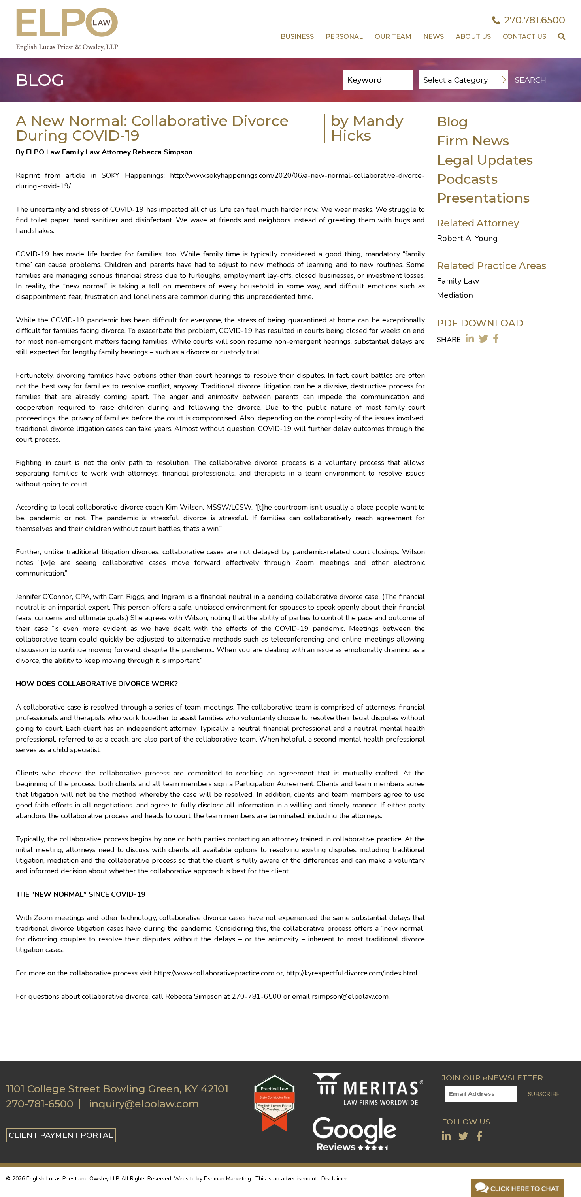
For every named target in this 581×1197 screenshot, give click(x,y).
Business (297, 36)
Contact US (524, 36)
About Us (473, 36)
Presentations (483, 198)
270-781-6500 (40, 1104)
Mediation (455, 295)
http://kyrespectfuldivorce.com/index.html (351, 973)
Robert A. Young (467, 238)
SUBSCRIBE (544, 1093)
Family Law (458, 280)
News (433, 36)
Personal (344, 36)
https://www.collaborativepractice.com (214, 973)
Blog (452, 121)
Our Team (393, 36)
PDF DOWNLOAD (480, 323)
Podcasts (467, 179)
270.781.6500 (534, 20)
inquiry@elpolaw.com (144, 1104)
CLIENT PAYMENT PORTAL (61, 1135)
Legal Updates (485, 160)
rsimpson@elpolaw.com (350, 996)
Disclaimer (334, 1178)
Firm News (473, 140)
